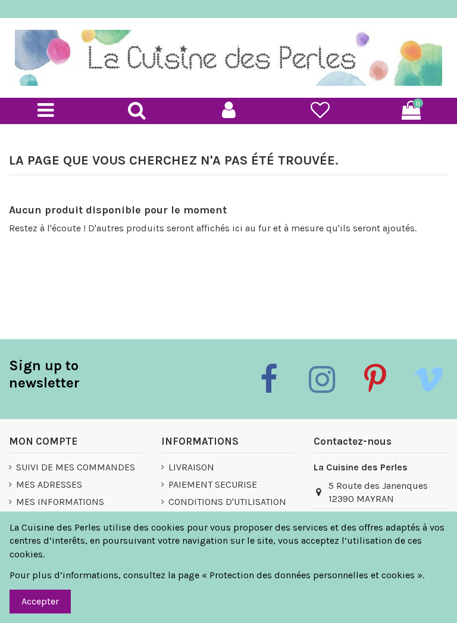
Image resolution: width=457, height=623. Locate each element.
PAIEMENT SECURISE (212, 484)
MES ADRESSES (49, 484)
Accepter (40, 601)
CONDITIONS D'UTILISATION (227, 501)
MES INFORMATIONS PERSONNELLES (60, 508)
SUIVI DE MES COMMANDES (75, 467)
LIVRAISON (191, 467)
